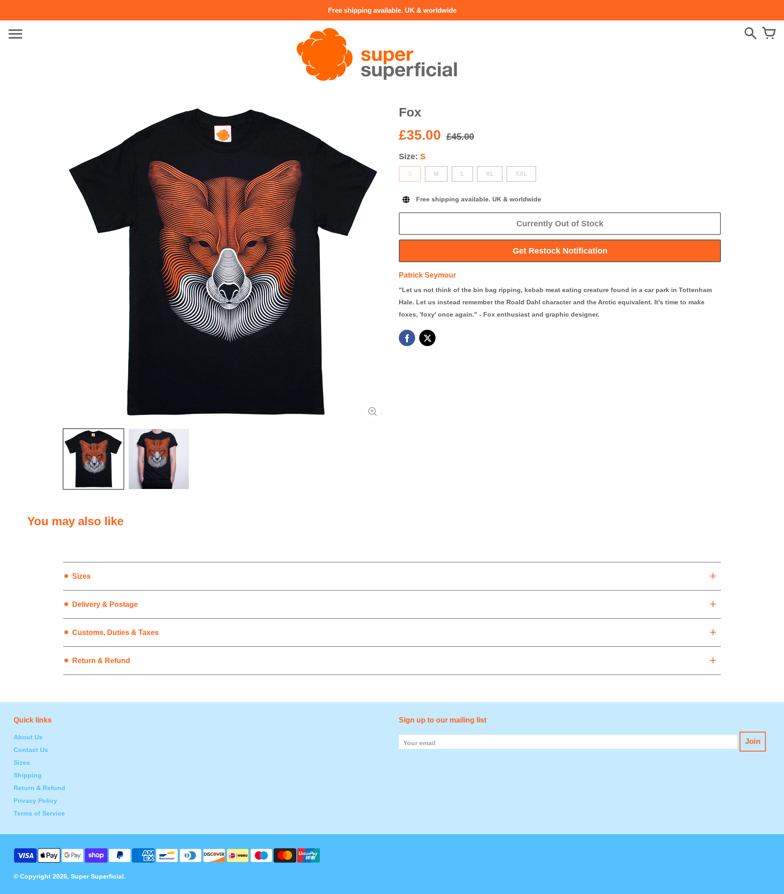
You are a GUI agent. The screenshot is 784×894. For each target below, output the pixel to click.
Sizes (22, 762)
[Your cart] (768, 34)
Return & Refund (39, 787)
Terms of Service (39, 813)
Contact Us (31, 749)
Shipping (28, 775)
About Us (28, 737)
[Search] (750, 34)
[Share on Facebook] (407, 338)
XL (490, 174)
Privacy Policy (35, 800)
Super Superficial (97, 876)
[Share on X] (427, 338)
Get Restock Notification (560, 250)
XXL (521, 174)
